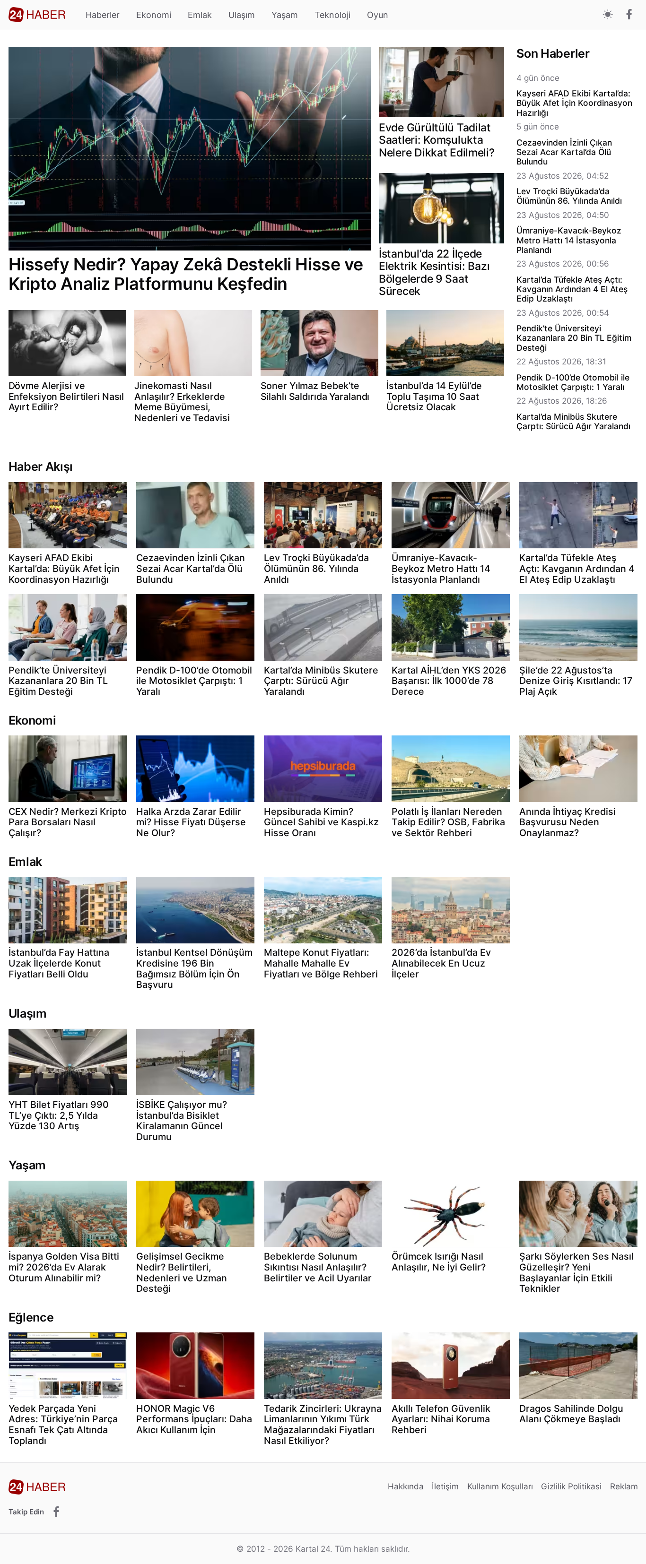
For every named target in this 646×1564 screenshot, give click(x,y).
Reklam (624, 1486)
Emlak (200, 15)
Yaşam (284, 15)
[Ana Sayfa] (37, 14)
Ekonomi (153, 15)
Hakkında (406, 1486)
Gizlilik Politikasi (571, 1486)
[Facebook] (629, 15)
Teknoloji (332, 15)
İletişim (445, 1486)
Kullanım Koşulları (500, 1486)
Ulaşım (241, 15)
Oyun (377, 15)
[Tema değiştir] (608, 15)
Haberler (103, 15)
